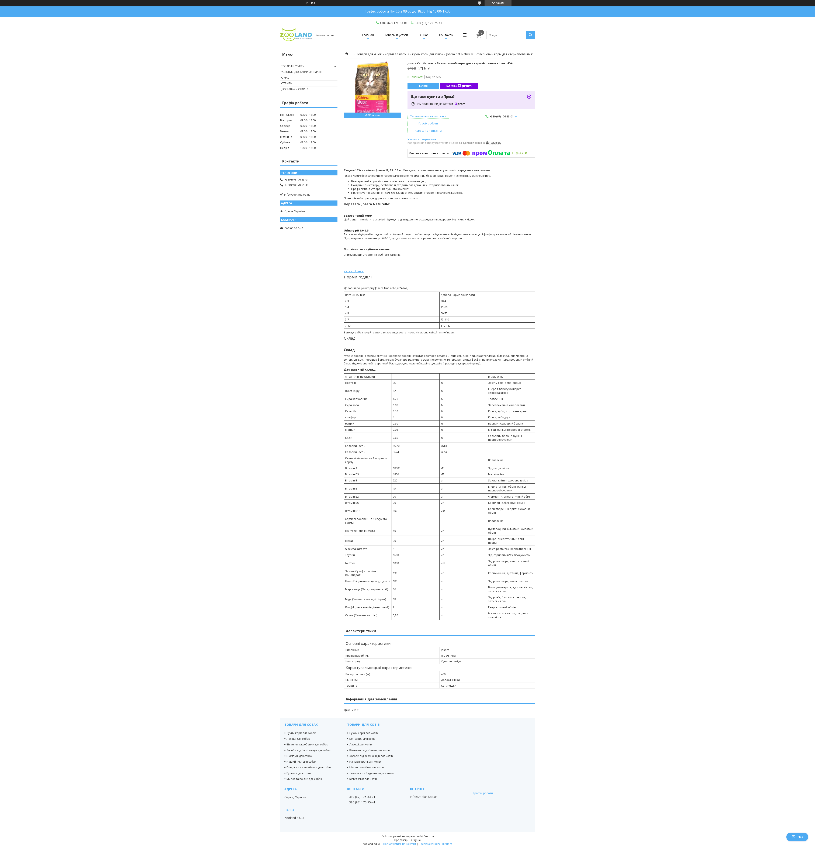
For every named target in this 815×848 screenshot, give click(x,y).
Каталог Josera (354, 271)
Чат (800, 837)
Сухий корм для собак (301, 733)
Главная (368, 35)
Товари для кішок (369, 54)
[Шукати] (530, 35)
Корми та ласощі (397, 54)
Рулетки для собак (299, 773)
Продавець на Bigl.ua (407, 840)
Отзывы (286, 83)
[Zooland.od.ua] (296, 35)
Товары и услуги (396, 35)
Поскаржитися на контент (399, 844)
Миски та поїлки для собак (304, 779)
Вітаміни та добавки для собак (307, 744)
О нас (424, 35)
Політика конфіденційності (435, 844)
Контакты (446, 35)
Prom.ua (429, 836)
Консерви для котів (362, 739)
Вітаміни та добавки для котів (369, 750)
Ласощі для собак (298, 739)
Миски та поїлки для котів (366, 767)
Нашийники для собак (301, 761)
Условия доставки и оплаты (301, 72)
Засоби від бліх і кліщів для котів (371, 756)
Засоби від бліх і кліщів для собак (309, 750)
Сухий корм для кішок (427, 54)
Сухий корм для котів (363, 733)
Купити (423, 86)
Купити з (451, 86)
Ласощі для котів (360, 744)
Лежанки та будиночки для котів (371, 773)
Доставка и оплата (295, 89)
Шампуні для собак (299, 756)
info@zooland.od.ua (297, 194)
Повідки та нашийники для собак (309, 767)
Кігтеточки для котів (363, 779)
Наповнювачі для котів (365, 761)
